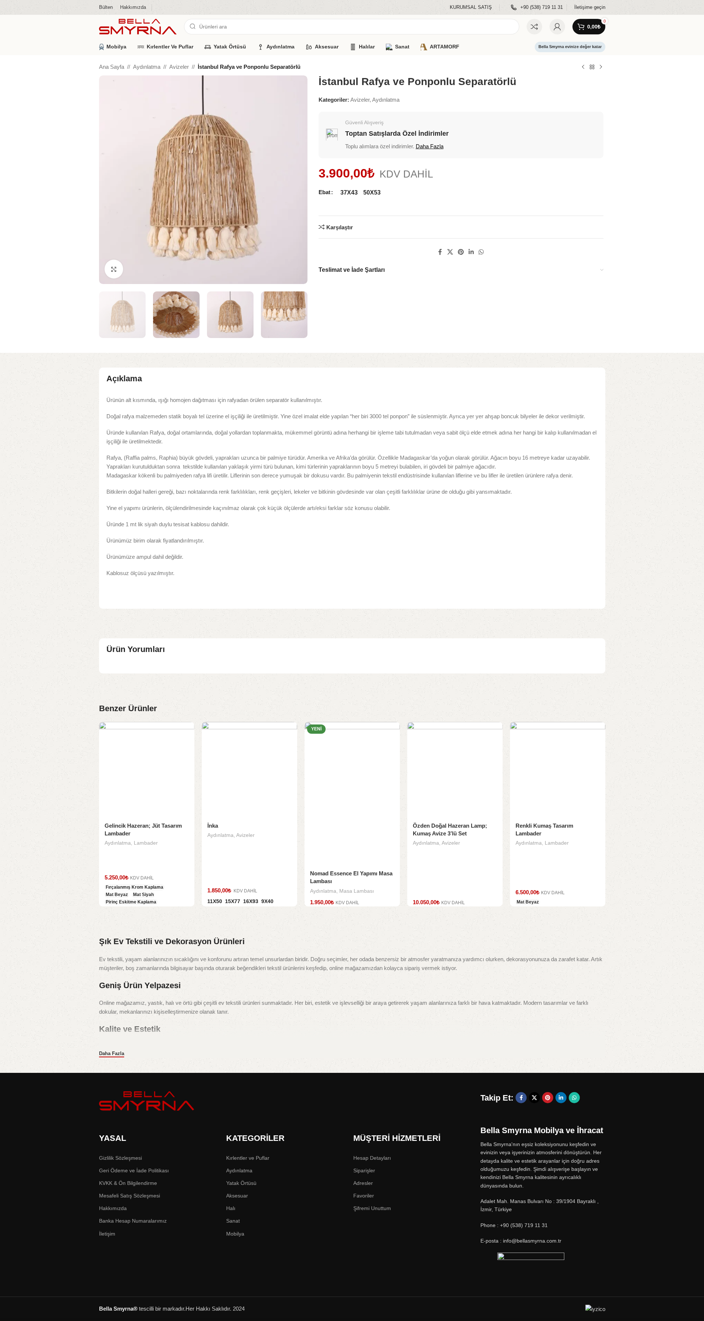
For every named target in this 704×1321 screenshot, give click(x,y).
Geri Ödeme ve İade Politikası (134, 1170)
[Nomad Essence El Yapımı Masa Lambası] (352, 793)
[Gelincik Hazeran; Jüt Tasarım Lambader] (146, 769)
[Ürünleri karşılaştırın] (534, 26)
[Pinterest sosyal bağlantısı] (460, 251)
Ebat (324, 192)
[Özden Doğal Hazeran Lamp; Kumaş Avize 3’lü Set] (455, 769)
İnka (212, 825)
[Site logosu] (138, 26)
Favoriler (363, 1196)
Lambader (146, 843)
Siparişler (364, 1170)
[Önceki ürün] (583, 67)
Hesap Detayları (372, 1158)
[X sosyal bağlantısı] (450, 251)
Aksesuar (237, 1196)
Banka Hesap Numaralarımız (133, 1221)
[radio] (349, 192)
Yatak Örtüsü (241, 1183)
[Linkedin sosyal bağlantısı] (471, 251)
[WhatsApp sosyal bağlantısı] (481, 251)
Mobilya (235, 1234)
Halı (230, 1208)
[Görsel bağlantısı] (147, 1100)
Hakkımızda (113, 1208)
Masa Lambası (356, 891)
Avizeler (179, 67)
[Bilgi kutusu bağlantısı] (471, 7)
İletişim (107, 1234)
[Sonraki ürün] (600, 67)
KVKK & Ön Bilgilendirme (128, 1183)
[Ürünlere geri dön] (592, 67)
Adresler (363, 1183)
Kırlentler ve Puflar (247, 1158)
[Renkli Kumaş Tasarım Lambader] (557, 769)
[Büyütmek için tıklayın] (114, 269)
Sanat (233, 1221)
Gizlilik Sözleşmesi (120, 1158)
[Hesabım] (557, 26)
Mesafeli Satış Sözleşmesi (129, 1196)
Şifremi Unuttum (372, 1208)
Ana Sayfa (111, 67)
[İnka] (249, 769)
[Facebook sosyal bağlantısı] (440, 251)
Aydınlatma (146, 67)
